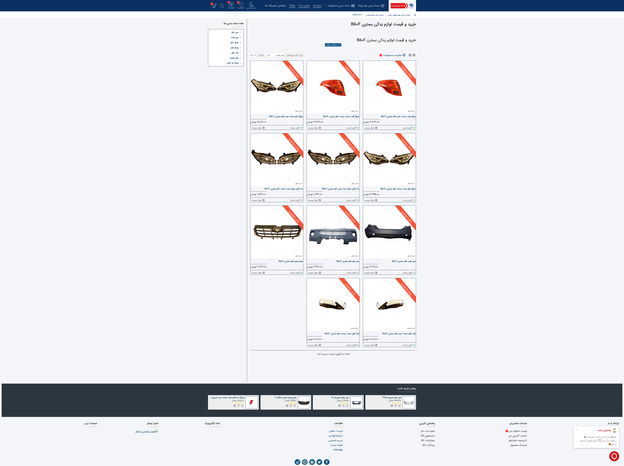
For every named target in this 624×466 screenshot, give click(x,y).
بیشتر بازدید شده (407, 388)
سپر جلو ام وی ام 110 (340, 397)
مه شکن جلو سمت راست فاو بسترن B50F (284, 189)
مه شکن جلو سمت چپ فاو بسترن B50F (340, 189)
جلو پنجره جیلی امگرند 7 (286, 397)
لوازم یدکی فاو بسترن (374, 14)
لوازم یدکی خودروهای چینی (399, 14)
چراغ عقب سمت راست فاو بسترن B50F (341, 116)
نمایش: (261, 55)
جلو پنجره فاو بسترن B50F (291, 261)
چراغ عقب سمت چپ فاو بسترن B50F (398, 116)
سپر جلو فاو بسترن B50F (348, 261)
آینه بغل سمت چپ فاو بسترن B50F (399, 333)
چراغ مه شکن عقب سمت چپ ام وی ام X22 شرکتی (226, 397)
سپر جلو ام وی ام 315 (392, 397)
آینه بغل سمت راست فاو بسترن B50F (342, 333)
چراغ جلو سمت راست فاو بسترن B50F (398, 189)
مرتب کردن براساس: (294, 55)
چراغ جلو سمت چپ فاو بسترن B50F (286, 116)
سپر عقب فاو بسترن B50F (404, 261)
